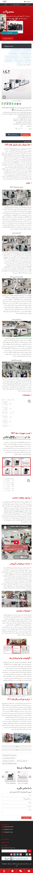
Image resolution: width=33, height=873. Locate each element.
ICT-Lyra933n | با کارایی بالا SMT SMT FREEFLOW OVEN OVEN (11, 783)
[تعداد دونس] (16, 858)
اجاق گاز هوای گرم (26, 57)
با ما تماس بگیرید (16, 4)
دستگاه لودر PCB (13, 53)
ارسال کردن (26, 817)
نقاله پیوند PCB (18, 60)
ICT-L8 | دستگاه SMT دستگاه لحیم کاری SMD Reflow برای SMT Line (24, 783)
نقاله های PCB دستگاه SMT (12, 57)
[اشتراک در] (29, 851)
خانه (5, 4)
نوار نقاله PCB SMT (25, 53)
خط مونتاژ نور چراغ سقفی (8, 760)
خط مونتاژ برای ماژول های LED (9, 755)
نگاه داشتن (9, 33)
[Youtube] (30, 854)
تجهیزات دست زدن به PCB (24, 64)
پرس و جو (25, 134)
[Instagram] (14, 854)
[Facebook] (17, 854)
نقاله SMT (27, 60)
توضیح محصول (27, 141)
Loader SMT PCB (16, 49)
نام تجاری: (29, 126)
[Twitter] (23, 854)
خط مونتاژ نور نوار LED (22, 760)
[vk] (20, 854)
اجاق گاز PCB (9, 60)
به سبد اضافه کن (14, 134)
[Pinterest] (11, 854)
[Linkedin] (27, 854)
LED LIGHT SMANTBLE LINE (9, 763)
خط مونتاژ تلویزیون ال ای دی (9, 758)
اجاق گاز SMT (27, 49)
